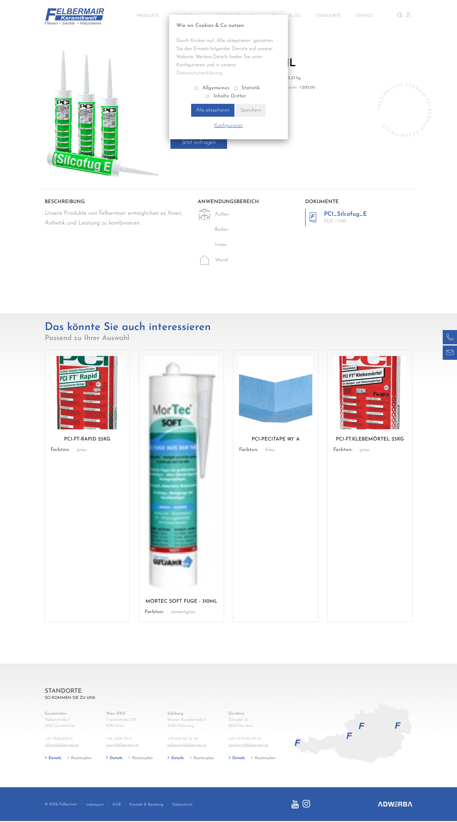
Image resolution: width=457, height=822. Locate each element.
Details (54, 758)
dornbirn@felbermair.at (248, 745)
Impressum (95, 804)
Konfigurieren (228, 125)
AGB (116, 804)
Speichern (250, 110)
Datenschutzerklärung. (199, 72)
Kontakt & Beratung (146, 804)
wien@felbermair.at (122, 745)
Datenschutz (182, 804)
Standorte (328, 16)
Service (364, 16)
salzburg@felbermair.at (187, 745)
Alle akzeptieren (213, 110)
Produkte (148, 16)
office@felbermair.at (62, 745)
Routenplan (81, 758)
